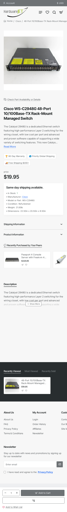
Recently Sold (49, 371)
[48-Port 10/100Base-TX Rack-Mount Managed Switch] (12, 386)
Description (10, 284)
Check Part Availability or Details (23, 99)
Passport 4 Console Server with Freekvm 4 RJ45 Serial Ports (32, 256)
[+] (16, 493)
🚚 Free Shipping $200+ (17, 163)
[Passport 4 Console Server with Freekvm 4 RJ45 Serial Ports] (12, 260)
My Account (39, 412)
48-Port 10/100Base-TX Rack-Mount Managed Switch (33, 382)
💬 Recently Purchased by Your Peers (23, 245)
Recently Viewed (12, 371)
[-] (5, 493)
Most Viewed (31, 371)
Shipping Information (14, 224)
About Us (9, 412)
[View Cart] (61, 12)
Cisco (18, 21)
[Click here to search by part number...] (54, 12)
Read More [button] (10, 146)
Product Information (14, 234)
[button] (43, 493)
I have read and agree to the (30, 472)
